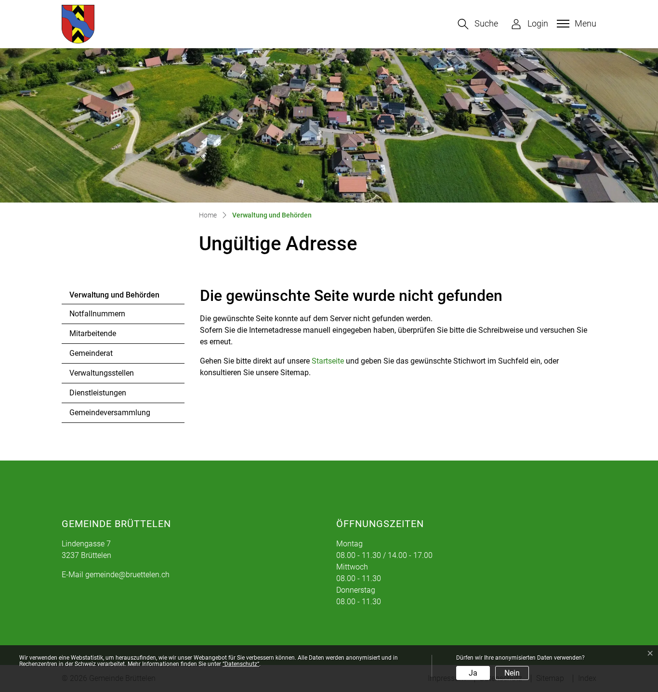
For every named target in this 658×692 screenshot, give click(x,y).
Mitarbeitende (92, 333)
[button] (477, 24)
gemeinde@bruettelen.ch (127, 574)
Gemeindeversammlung (109, 412)
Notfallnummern (97, 313)
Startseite (328, 361)
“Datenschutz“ (241, 664)
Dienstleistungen (97, 392)
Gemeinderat (91, 353)
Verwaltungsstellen (101, 373)
